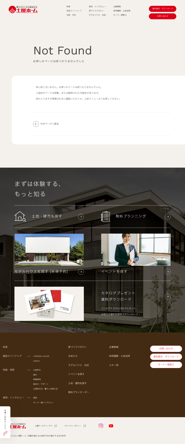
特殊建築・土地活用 (119, 356)
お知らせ (72, 356)
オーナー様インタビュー (43, 402)
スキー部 (113, 365)
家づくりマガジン (77, 347)
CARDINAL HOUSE (41, 356)
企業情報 (113, 347)
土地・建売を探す (77, 383)
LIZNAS (36, 361)
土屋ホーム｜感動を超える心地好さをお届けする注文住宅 (41, 435)
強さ (35, 374)
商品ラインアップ (12, 356)
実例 (35, 397)
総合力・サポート (40, 384)
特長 (5, 347)
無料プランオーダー (78, 392)
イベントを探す (76, 374)
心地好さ (37, 370)
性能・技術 (8, 370)
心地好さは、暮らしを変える (45, 388)
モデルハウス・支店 (78, 365)
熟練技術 (37, 379)
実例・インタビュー (13, 397)
